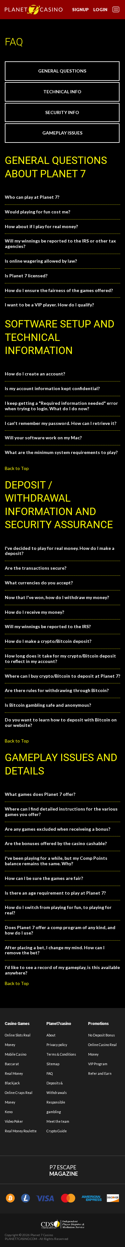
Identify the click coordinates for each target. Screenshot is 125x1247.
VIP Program (97, 1064)
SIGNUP (80, 9)
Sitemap (52, 1064)
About (50, 1035)
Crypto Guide (56, 1131)
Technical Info (62, 91)
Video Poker (14, 1121)
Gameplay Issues (62, 132)
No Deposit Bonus (101, 1035)
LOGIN (100, 9)
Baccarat (12, 1064)
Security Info (62, 112)
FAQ (49, 1073)
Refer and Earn (100, 1073)
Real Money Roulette (21, 1131)
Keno (9, 1112)
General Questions (62, 70)
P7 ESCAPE (63, 1171)
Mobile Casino (15, 1054)
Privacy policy (56, 1045)
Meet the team (57, 1121)
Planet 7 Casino (41, 1235)
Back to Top (17, 468)
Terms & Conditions (61, 1054)
